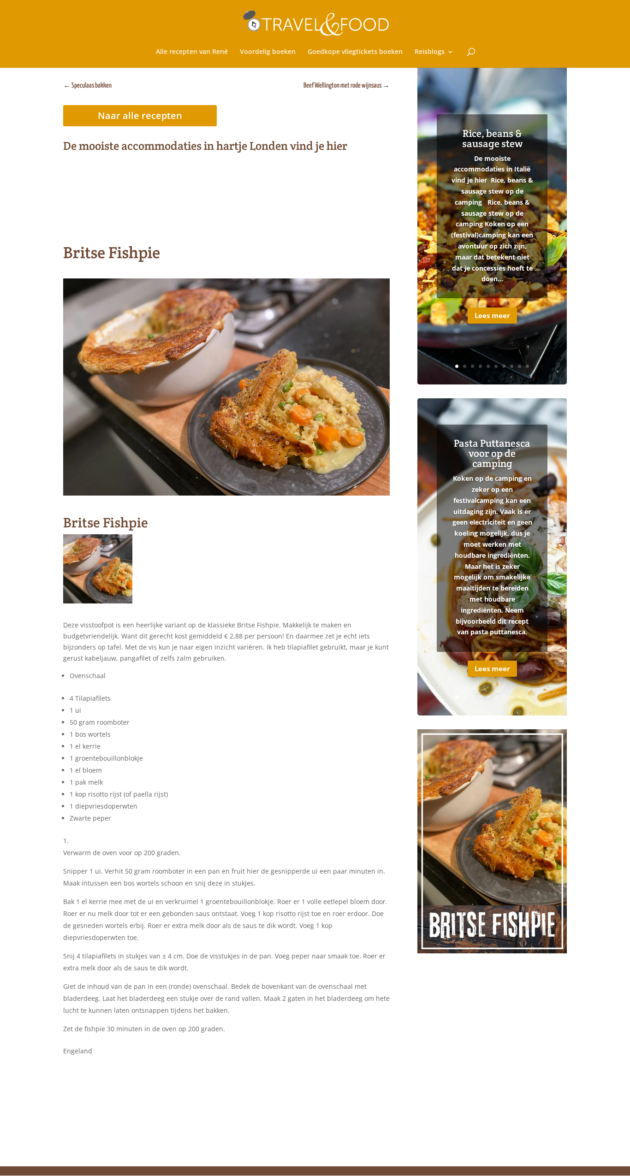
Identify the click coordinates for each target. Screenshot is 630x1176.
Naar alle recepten (140, 115)
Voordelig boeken (268, 52)
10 (527, 366)
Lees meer (492, 315)
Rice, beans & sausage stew (492, 138)
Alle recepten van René (192, 52)
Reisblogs (430, 52)
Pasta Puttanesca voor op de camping (492, 453)
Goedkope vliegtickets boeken (355, 52)
